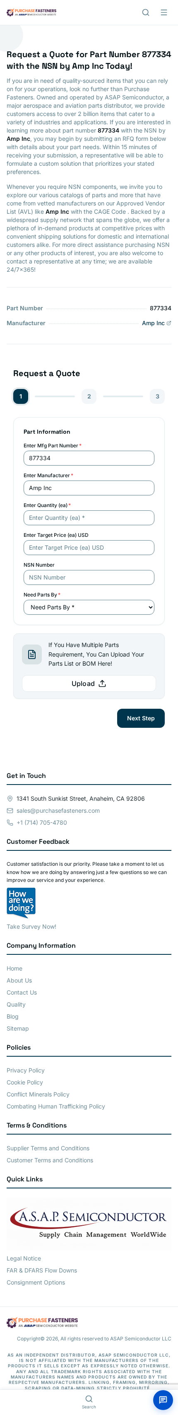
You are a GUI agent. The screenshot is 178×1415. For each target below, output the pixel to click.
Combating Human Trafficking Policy (56, 1106)
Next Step (141, 718)
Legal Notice (24, 1258)
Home (14, 968)
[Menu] (163, 12)
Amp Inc (153, 322)
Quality (16, 1004)
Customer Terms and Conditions (50, 1160)
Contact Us (22, 992)
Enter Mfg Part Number (53, 445)
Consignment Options (36, 1282)
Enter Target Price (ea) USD (56, 535)
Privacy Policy (26, 1070)
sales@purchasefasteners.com (58, 810)
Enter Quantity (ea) (47, 505)
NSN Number (39, 565)
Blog (13, 1016)
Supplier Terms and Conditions (48, 1148)
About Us (19, 980)
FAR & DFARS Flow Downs (42, 1270)
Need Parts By (42, 595)
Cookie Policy (25, 1082)
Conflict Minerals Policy (38, 1094)
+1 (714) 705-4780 (42, 822)
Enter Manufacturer (48, 475)
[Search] (145, 12)
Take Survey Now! (31, 926)
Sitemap (18, 1028)
